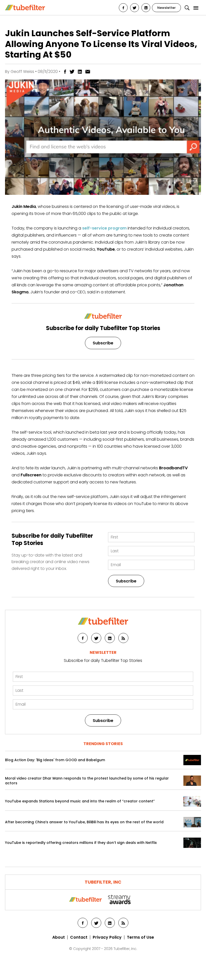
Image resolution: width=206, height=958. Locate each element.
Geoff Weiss (22, 71)
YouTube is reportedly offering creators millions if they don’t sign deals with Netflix (81, 842)
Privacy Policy (107, 937)
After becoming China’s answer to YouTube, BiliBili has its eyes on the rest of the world (84, 822)
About (58, 937)
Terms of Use (140, 937)
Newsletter (166, 7)
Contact (78, 937)
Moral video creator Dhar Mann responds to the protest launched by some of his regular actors (87, 781)
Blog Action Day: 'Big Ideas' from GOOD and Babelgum (55, 760)
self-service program (104, 228)
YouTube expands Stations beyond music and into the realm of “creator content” (80, 801)
